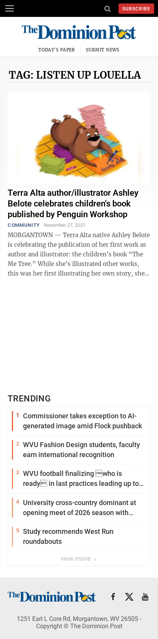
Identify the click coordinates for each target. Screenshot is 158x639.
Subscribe (136, 9)
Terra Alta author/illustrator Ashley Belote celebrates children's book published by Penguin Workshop (73, 203)
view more (76, 558)
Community (24, 225)
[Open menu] (10, 8)
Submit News (103, 50)
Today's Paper (56, 50)
